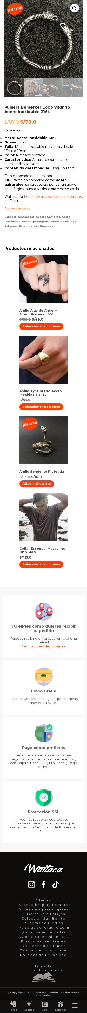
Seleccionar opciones (41, 326)
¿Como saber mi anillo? (43, 937)
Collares (29, 1009)
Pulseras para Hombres (36, 226)
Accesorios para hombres (41, 217)
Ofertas (43, 900)
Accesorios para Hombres (44, 905)
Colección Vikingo (63, 221)
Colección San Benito (43, 918)
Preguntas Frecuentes (43, 941)
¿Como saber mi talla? (43, 932)
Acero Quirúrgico (35, 221)
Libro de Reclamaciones (44, 968)
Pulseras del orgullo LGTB (44, 927)
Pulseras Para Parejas (43, 914)
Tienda (13, 1009)
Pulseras (10, 226)
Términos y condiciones (43, 950)
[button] (74, 8)
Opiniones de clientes (43, 946)
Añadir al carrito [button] (36, 483)
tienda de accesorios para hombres (53, 196)
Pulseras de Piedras (43, 923)
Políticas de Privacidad (43, 955)
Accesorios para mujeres (43, 909)
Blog (44, 1009)
